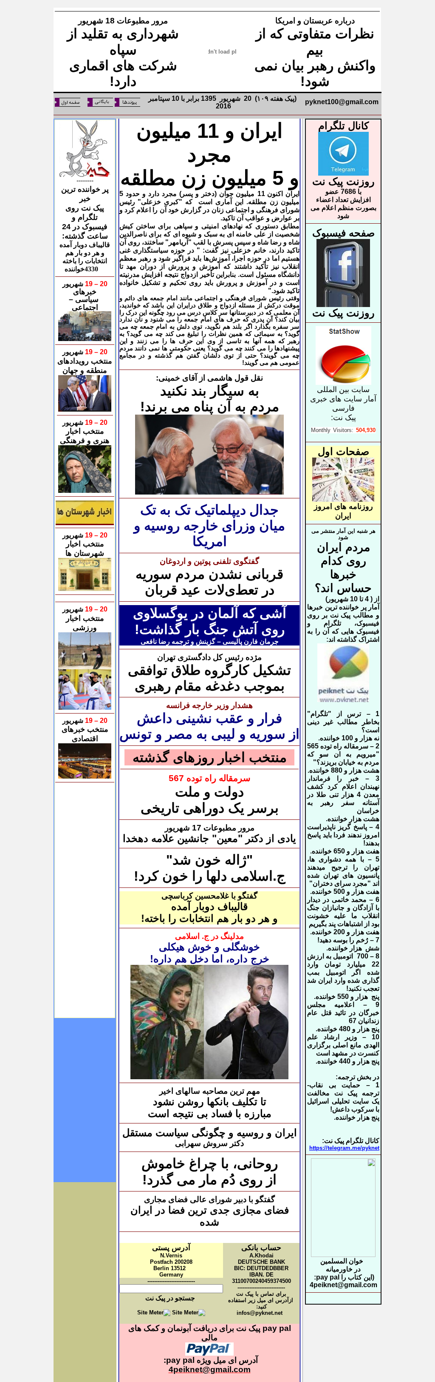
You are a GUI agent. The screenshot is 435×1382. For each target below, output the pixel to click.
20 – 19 (95, 283)
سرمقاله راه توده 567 (210, 778)
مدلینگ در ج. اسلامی (209, 936)
